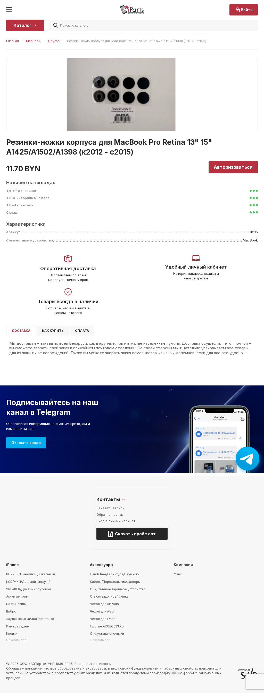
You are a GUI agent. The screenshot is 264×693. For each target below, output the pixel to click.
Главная (12, 41)
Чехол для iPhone (104, 619)
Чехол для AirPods (104, 604)
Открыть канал (26, 442)
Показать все (16, 640)
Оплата (82, 331)
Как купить (52, 331)
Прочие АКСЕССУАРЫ (107, 626)
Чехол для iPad (102, 611)
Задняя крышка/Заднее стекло (30, 619)
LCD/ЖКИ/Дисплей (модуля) (28, 582)
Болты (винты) (17, 604)
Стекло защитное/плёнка (109, 596)
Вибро (11, 611)
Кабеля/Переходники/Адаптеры (115, 582)
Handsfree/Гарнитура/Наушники (114, 574)
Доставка (21, 331)
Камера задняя (18, 626)
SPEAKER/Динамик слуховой (28, 589)
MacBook (33, 41)
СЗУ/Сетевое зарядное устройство (117, 589)
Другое (54, 41)
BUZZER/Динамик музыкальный (30, 574)
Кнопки (11, 633)
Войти (247, 9)
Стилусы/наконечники (107, 633)
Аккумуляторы (17, 596)
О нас (178, 574)
